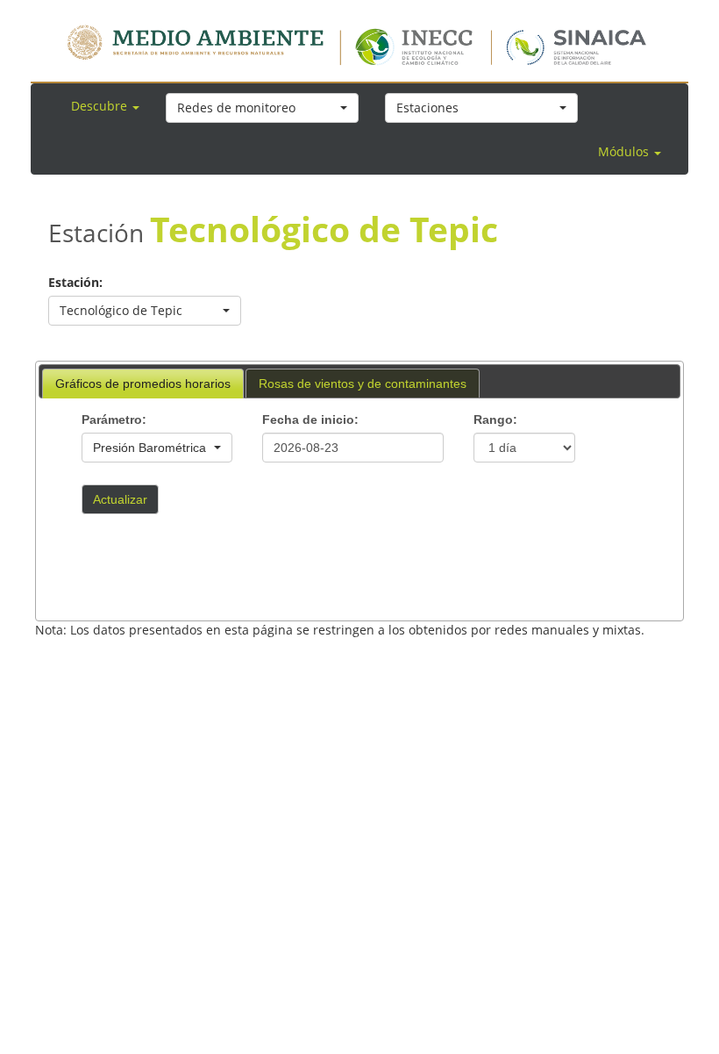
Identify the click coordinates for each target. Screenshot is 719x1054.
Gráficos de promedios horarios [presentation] (143, 383)
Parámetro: (114, 419)
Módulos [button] (625, 151)
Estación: (75, 282)
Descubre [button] (101, 105)
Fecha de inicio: (310, 419)
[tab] (143, 383)
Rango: (495, 419)
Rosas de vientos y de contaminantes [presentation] (362, 383)
